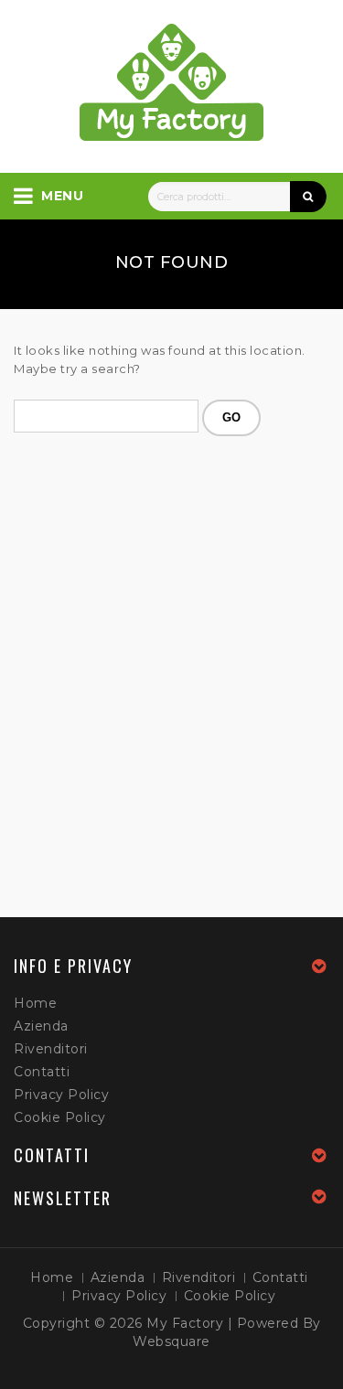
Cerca (308, 196)
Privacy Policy (61, 1094)
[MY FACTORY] (171, 82)
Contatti (42, 1071)
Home (35, 1003)
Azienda (41, 1026)
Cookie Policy (60, 1117)
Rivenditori (51, 1049)
